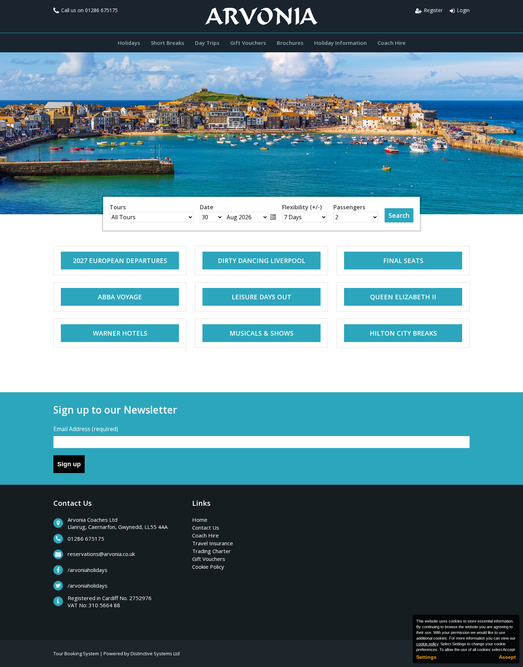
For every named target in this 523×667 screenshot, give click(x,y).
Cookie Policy (208, 566)
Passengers (349, 207)
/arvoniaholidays (87, 569)
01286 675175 (101, 10)
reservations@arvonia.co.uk (101, 553)
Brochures (290, 42)
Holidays (129, 42)
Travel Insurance (212, 543)
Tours (118, 207)
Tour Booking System (76, 653)
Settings (426, 657)
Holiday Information (340, 42)
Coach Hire (391, 42)
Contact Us (205, 527)
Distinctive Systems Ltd (155, 653)
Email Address (85, 429)
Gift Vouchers (248, 42)
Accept (507, 657)
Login (463, 10)
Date (206, 207)
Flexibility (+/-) (302, 207)
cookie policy (427, 644)
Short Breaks (167, 42)
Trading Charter (211, 551)
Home (199, 519)
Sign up (69, 464)
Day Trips (207, 42)
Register (433, 10)
